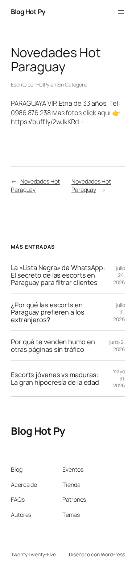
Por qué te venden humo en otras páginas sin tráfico (53, 345)
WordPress (113, 554)
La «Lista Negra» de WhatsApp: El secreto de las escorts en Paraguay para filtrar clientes (58, 275)
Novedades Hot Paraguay (35, 185)
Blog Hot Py (28, 11)
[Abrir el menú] (120, 12)
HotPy (43, 84)
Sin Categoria (72, 84)
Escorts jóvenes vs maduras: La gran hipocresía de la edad (55, 378)
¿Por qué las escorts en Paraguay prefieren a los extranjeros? (48, 312)
